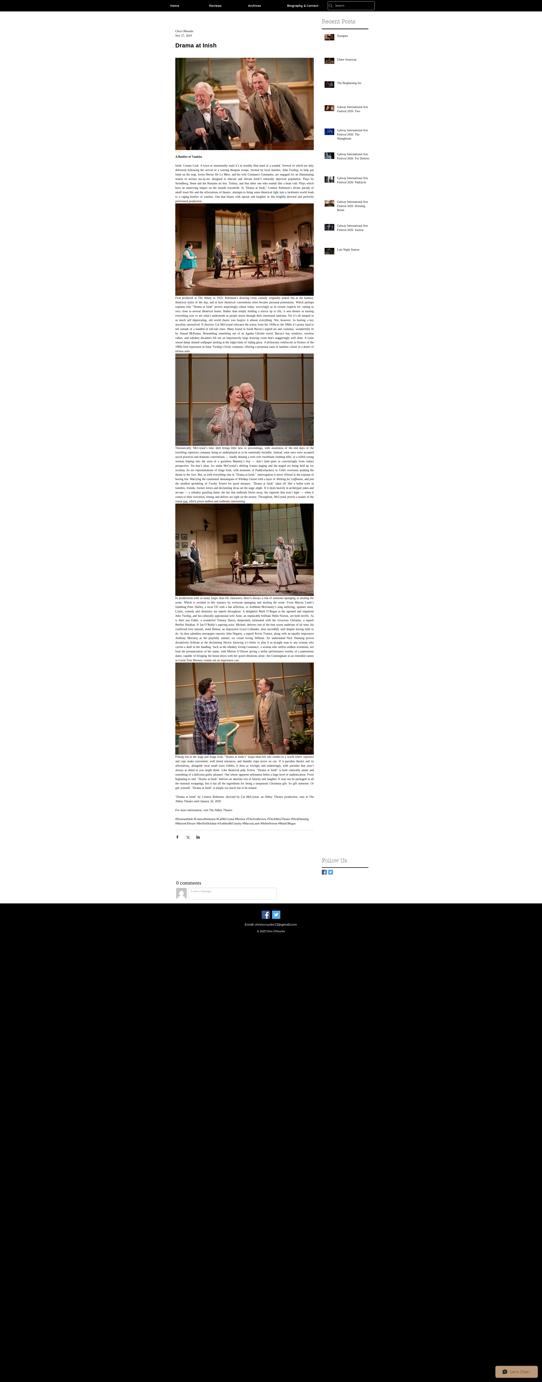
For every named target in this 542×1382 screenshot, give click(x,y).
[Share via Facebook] (177, 837)
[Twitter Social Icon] (276, 915)
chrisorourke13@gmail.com (276, 924)
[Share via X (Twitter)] (188, 837)
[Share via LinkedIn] (198, 837)
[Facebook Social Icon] (266, 915)
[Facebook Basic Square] (324, 872)
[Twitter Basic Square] (330, 872)
